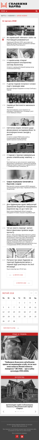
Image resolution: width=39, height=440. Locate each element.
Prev (3, 412)
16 (25, 312)
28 (14, 321)
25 (35, 317)
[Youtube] (22, 436)
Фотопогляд (19, 377)
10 (30, 307)
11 (35, 307)
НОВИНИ (11, 16)
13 (9, 312)
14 (14, 312)
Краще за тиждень (19, 334)
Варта (3, 16)
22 (19, 317)
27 (9, 321)
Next (35, 412)
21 (14, 317)
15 (19, 312)
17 (30, 312)
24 (30, 317)
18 (35, 312)
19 (3, 317)
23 (25, 317)
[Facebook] (16, 436)
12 (3, 312)
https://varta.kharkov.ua (14, 6)
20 (9, 317)
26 (3, 321)
